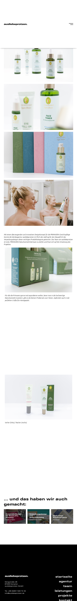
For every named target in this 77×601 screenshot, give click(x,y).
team (67, 586)
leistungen (63, 591)
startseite (63, 577)
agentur (65, 581)
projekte (65, 595)
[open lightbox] (38, 59)
